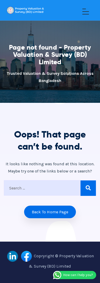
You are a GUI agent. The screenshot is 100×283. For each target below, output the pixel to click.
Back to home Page (50, 211)
